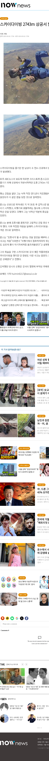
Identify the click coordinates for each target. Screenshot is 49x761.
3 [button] (41, 727)
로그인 (39, 739)
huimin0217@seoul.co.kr (24, 273)
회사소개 (45, 739)
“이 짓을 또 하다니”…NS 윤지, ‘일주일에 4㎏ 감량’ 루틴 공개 (17, 708)
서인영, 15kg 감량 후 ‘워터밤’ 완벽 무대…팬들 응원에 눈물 (16, 719)
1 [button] (38, 727)
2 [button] (39, 727)
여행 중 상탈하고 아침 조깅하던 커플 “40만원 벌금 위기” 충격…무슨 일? (37, 688)
